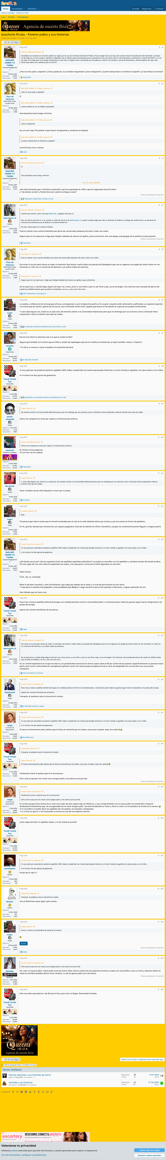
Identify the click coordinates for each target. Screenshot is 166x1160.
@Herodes (53, 214)
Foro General (28, 1077)
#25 (162, 989)
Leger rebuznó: (27, 408)
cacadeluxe (13, 1085)
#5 (162, 249)
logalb (11, 1077)
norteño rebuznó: (27, 511)
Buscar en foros (23, 13)
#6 (162, 300)
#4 (162, 205)
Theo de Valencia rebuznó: (31, 52)
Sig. (16, 42)
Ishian (156, 1084)
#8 (162, 366)
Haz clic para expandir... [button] (92, 183)
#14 (162, 598)
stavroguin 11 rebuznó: (30, 254)
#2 (162, 83)
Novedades (17, 9)
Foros (5, 9)
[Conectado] (10, 215)
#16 (162, 679)
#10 (162, 437)
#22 (162, 889)
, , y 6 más (45, 397)
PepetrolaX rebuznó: (29, 748)
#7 (162, 333)
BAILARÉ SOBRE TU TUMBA (14, 38)
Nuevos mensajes (8, 13)
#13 (162, 539)
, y (34, 293)
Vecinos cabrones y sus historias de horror (30, 1075)
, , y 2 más (39, 199)
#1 (162, 47)
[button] (24, 8)
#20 (162, 818)
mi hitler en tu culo (29, 1065)
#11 (162, 473)
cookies (14, 1150)
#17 (162, 712)
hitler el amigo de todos (12, 1065)
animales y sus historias (21, 1082)
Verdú (157, 1077)
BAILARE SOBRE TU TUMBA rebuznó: (35, 88)
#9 (162, 404)
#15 (162, 635)
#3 (162, 158)
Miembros (32, 9)
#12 (162, 506)
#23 (162, 922)
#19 (162, 787)
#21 (162, 855)
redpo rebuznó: (27, 760)
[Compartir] (159, 47)
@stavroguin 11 (76, 220)
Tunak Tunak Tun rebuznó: (31, 544)
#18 (162, 744)
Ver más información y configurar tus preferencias (23, 1155)
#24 (162, 958)
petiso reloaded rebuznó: (30, 442)
